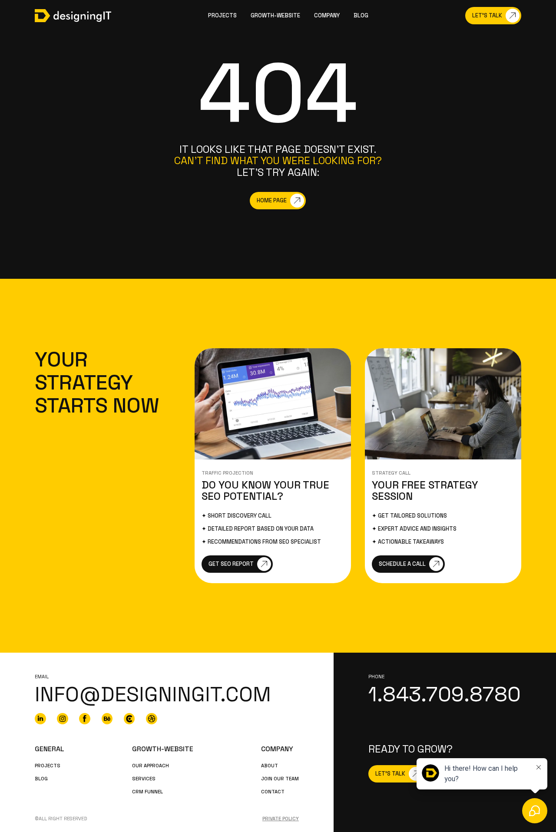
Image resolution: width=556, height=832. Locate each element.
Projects (222, 15)
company (327, 15)
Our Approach (150, 766)
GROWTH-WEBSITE (275, 15)
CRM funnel (147, 792)
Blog (361, 15)
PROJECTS (47, 766)
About (269, 766)
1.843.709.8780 (444, 694)
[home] (73, 15)
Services (144, 779)
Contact (273, 792)
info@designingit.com (153, 694)
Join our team (280, 779)
